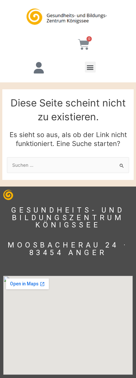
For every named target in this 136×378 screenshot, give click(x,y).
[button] (90, 67)
